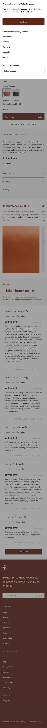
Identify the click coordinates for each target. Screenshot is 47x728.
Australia (6, 52)
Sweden (6, 57)
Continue (23, 21)
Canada (6, 42)
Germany (6, 47)
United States (8, 36)
